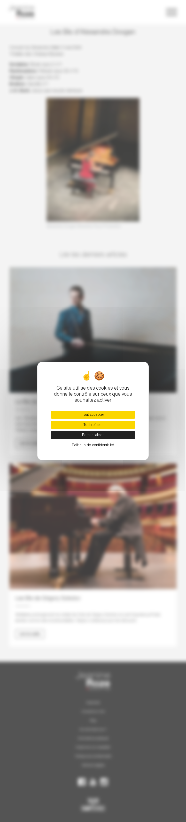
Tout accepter (93, 414)
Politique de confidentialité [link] (93, 445)
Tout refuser (93, 425)
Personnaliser (93, 435)
